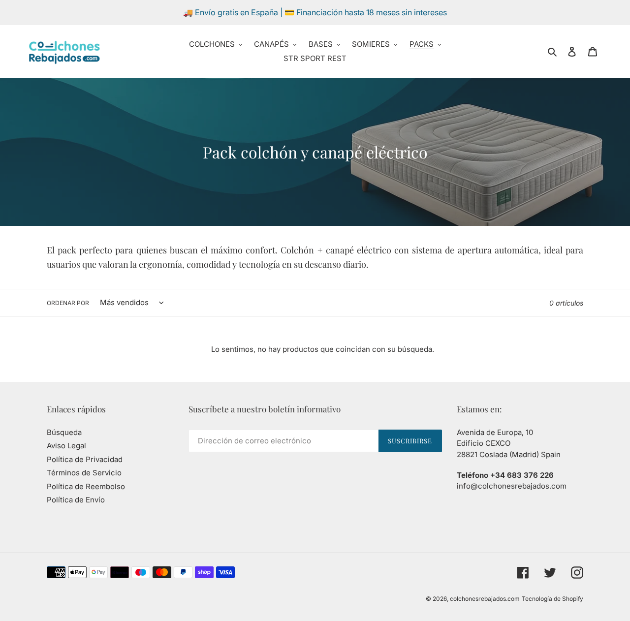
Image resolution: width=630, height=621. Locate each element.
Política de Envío (76, 499)
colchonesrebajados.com (485, 598)
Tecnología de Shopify (552, 598)
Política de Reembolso (86, 486)
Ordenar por (68, 303)
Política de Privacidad (85, 459)
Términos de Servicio (84, 472)
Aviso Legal (66, 445)
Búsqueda (64, 432)
